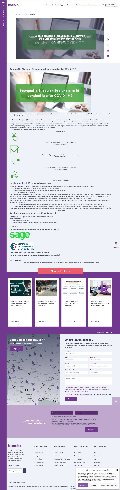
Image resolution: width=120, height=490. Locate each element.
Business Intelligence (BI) (20, 120)
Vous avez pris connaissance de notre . (89, 394)
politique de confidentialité (102, 394)
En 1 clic (116, 247)
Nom (66, 357)
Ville (91, 369)
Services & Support (58, 5)
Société (68, 351)
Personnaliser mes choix (109, 485)
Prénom (92, 357)
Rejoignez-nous (81, 5)
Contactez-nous (94, 5)
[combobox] (15, 470)
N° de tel (93, 363)
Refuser (94, 485)
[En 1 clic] (116, 243)
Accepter (83, 485)
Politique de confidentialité (63, 425)
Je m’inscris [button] (14, 226)
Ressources (71, 5)
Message (68, 376)
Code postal (69, 369)
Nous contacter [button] (15, 260)
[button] (117, 470)
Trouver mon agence (111, 6)
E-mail (67, 363)
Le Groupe (47, 5)
